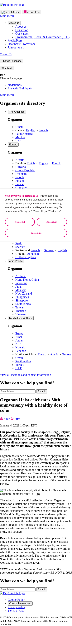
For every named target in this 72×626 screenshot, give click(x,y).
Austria (19, 159)
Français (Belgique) (19, 88)
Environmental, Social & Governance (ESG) (42, 37)
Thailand (20, 311)
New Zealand (23, 293)
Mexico (20, 137)
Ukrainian (33, 253)
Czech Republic (25, 170)
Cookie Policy (16, 599)
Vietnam (20, 314)
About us (14, 22)
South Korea (23, 304)
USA (18, 140)
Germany (21, 187)
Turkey (66, 354)
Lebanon (20, 350)
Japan (18, 286)
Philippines (22, 297)
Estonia (19, 177)
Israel (18, 337)
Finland (20, 180)
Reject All (20, 222)
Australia (20, 276)
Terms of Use (16, 610)
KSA (18, 344)
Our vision (21, 30)
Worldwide (7, 68)
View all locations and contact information (25, 374)
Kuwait (19, 347)
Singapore (21, 300)
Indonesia (21, 283)
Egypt (19, 333)
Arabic (54, 354)
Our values (22, 33)
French (43, 130)
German (49, 250)
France (19, 184)
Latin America (24, 133)
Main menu (7, 16)
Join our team (16, 47)
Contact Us (6, 54)
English (30, 130)
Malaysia (20, 290)
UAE (18, 368)
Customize (36, 233)
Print (17, 418)
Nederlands (15, 85)
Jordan (19, 340)
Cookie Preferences (20, 603)
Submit (42, 391)
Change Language (12, 60)
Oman (19, 357)
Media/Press (15, 40)
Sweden (20, 246)
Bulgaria (20, 166)
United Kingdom (25, 257)
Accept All (51, 222)
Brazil (19, 126)
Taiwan (19, 307)
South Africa (23, 361)
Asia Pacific (16, 261)
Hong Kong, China (27, 279)
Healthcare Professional (22, 44)
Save (6, 418)
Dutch (31, 163)
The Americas (17, 111)
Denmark (21, 173)
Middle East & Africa (20, 318)
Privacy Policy (16, 607)
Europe (13, 144)
